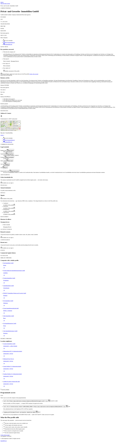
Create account (7, 3)
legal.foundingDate (10, 157)
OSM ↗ (2, 135)
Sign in (2, 3)
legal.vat (7, 164)
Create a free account (33, 74)
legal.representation (15, 171)
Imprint (2, 440)
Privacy (5, 440)
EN (2, 2)
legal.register (11, 150)
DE (1, 2)
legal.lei (5, 167)
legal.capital (10, 160)
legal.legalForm (10, 153)
